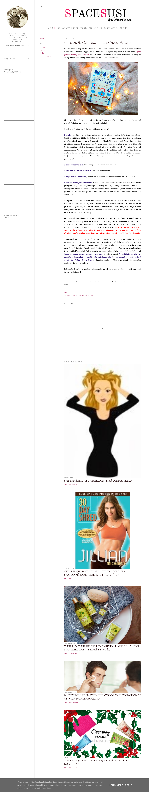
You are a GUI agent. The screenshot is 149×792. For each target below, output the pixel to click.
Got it (128, 785)
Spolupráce (112, 28)
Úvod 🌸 (51, 28)
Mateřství (65, 28)
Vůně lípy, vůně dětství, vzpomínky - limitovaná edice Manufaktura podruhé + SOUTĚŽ (101, 647)
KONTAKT (123, 28)
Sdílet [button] (42, 39)
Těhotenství (81, 28)
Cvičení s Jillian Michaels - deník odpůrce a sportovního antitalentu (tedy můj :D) (95, 573)
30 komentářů (73, 579)
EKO (58, 28)
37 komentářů (73, 702)
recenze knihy (45, 56)
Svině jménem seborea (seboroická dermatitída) (98, 480)
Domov (102, 28)
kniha (42, 53)
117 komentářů (73, 484)
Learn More (116, 785)
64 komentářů (73, 768)
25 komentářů (73, 653)
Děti (73, 28)
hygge (42, 50)
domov (43, 47)
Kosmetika (93, 28)
